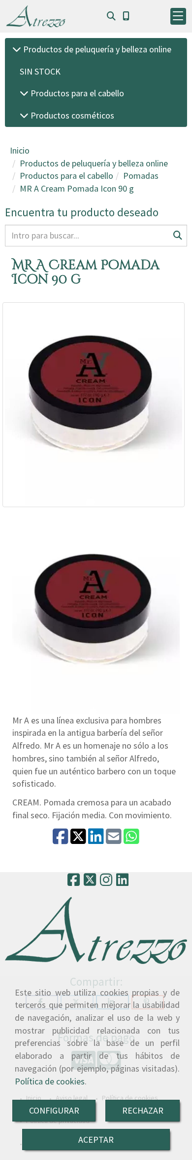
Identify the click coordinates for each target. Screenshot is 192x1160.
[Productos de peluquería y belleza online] (16, 49)
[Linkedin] (122, 882)
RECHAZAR (142, 1110)
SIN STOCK (40, 71)
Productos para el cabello (76, 93)
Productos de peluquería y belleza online (96, 49)
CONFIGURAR (54, 1110)
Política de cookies (50, 1081)
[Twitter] (90, 882)
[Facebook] (73, 882)
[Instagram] (106, 882)
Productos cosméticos (71, 115)
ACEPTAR (96, 1139)
